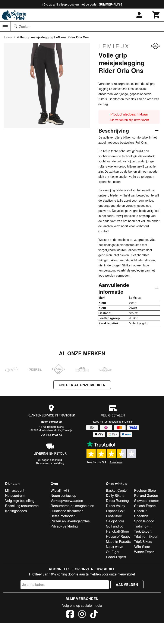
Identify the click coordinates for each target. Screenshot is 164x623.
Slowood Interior (146, 500)
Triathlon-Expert (146, 536)
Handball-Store (117, 531)
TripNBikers (143, 541)
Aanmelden (127, 584)
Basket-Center (117, 490)
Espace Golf (115, 510)
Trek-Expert (142, 531)
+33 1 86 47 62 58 (51, 435)
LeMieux (114, 46)
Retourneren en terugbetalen (72, 505)
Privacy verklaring (64, 526)
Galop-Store (115, 521)
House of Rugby (118, 536)
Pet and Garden (146, 495)
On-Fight (112, 551)
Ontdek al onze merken (82, 384)
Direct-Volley (115, 505)
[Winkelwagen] (156, 15)
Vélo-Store (142, 546)
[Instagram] (82, 615)
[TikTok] (94, 615)
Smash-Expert (145, 505)
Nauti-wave (114, 546)
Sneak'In (140, 510)
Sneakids (141, 515)
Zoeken (25, 26)
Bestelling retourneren (22, 505)
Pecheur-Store (145, 490)
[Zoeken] (15, 26)
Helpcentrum (15, 495)
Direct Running (117, 500)
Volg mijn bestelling (20, 500)
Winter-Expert (144, 551)
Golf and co (114, 526)
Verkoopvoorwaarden (67, 500)
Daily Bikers (115, 495)
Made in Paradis (118, 541)
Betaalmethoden (63, 515)
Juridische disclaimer (67, 510)
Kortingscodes (16, 510)
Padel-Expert (116, 556)
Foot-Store (114, 515)
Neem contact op (51, 421)
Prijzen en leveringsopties (70, 521)
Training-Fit (142, 526)
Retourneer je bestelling (50, 463)
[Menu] (5, 27)
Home (8, 37)
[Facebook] (70, 615)
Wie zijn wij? (60, 490)
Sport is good (144, 521)
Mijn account (14, 490)
